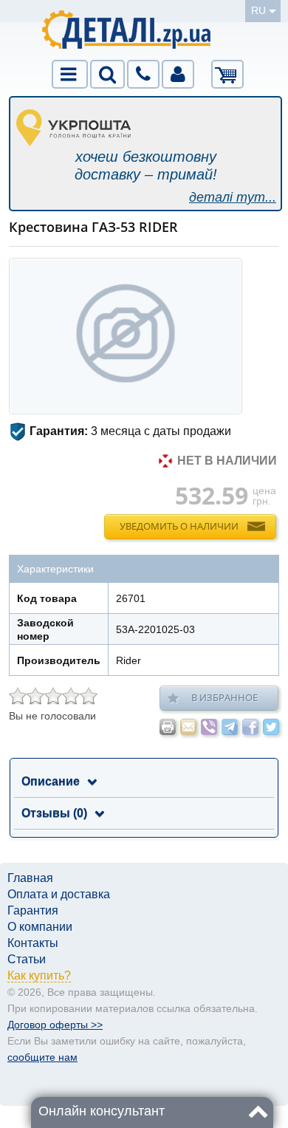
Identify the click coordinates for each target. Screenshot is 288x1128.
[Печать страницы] (168, 727)
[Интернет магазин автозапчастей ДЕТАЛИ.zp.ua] (127, 32)
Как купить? (39, 975)
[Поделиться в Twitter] (271, 727)
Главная (30, 878)
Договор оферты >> (55, 1024)
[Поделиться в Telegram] (230, 727)
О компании (39, 926)
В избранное (224, 697)
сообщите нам (42, 1057)
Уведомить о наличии (179, 526)
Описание (50, 781)
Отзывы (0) (54, 813)
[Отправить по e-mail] (188, 727)
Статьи (26, 959)
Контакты (32, 943)
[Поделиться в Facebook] (250, 727)
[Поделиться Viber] (209, 727)
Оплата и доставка (58, 894)
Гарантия (32, 910)
